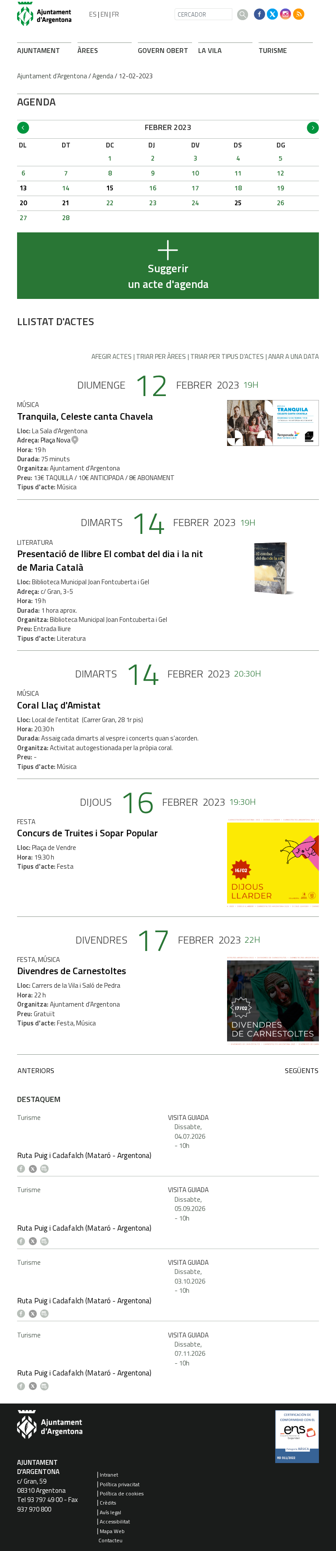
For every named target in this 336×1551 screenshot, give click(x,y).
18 (238, 188)
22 (109, 203)
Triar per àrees (161, 356)
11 (238, 173)
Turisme (273, 50)
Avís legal (110, 1512)
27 (23, 218)
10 (195, 173)
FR (115, 14)
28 (65, 218)
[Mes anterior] (23, 128)
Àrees (87, 50)
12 (280, 173)
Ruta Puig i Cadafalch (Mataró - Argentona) (84, 1155)
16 (152, 188)
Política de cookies (122, 1493)
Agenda (102, 76)
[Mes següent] (313, 128)
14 (65, 188)
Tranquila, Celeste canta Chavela (85, 416)
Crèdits (108, 1502)
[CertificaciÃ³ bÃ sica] (297, 1440)
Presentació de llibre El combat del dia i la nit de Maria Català (110, 560)
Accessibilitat (115, 1521)
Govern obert (163, 50)
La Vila (210, 50)
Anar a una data (293, 356)
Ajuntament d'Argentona (52, 76)
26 (280, 203)
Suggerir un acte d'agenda (168, 276)
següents (301, 1070)
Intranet (109, 1474)
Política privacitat (120, 1484)
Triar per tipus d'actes (227, 356)
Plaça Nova (55, 440)
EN (104, 14)
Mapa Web (112, 1531)
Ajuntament (38, 50)
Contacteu (110, 1540)
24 (195, 203)
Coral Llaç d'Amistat (59, 705)
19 (280, 188)
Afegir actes (111, 356)
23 (152, 203)
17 (195, 188)
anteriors (36, 1070)
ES (93, 14)
